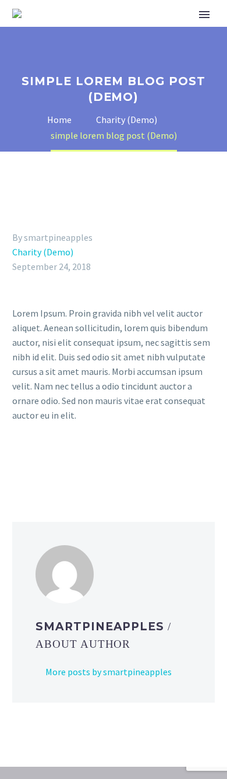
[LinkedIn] (87, 462)
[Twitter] (36, 462)
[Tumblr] (70, 462)
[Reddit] (104, 462)
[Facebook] (19, 462)
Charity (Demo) (42, 252)
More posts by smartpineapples (108, 672)
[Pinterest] (53, 462)
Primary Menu (204, 14)
